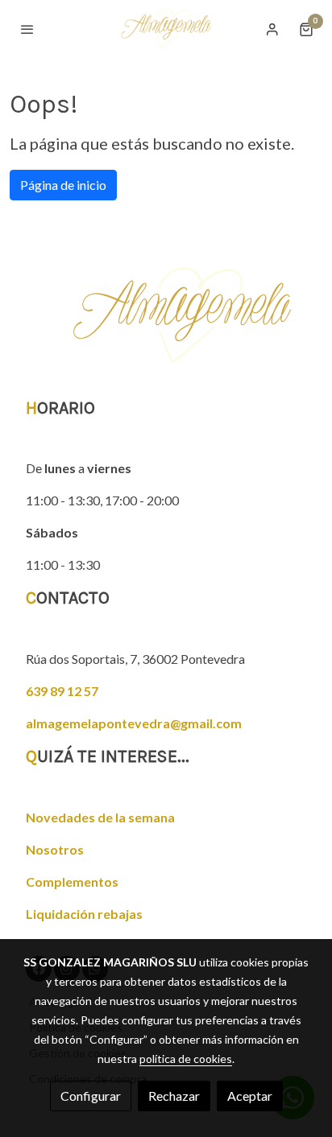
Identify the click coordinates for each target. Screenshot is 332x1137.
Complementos (72, 881)
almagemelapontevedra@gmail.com (134, 723)
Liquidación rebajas (84, 913)
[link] (166, 28)
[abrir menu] (27, 29)
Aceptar (249, 1095)
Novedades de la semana (100, 817)
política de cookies (185, 1058)
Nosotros (55, 849)
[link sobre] (166, 325)
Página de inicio (63, 184)
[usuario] (272, 29)
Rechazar (174, 1095)
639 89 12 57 (62, 690)
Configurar (90, 1095)
